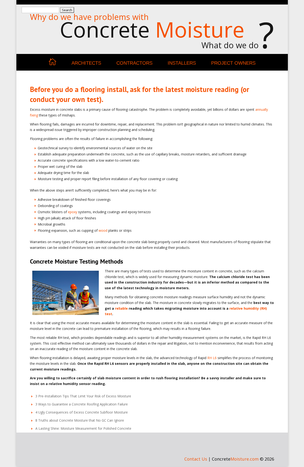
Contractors (134, 63)
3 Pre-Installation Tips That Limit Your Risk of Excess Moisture (83, 396)
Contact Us (195, 459)
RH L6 (212, 358)
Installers (182, 63)
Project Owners (233, 63)
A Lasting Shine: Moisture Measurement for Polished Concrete (83, 428)
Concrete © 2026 (243, 459)
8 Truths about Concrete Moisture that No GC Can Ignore (79, 420)
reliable (121, 308)
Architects (86, 63)
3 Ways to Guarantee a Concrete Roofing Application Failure (81, 404)
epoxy (72, 212)
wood (103, 230)
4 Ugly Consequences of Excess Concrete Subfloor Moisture (81, 412)
